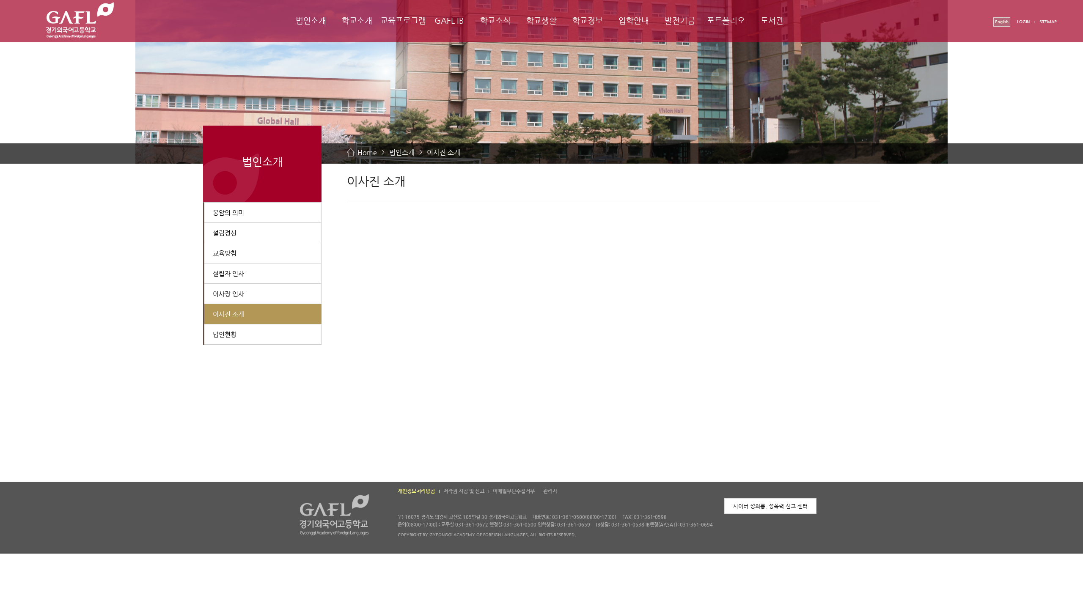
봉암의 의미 (228, 212)
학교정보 (587, 20)
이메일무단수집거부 (514, 491)
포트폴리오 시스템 (726, 28)
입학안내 (633, 20)
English (1002, 21)
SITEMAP (1048, 21)
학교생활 (541, 20)
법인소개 (311, 20)
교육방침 (224, 253)
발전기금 (680, 20)
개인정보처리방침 (416, 491)
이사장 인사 (228, 293)
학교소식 (495, 20)
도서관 (772, 20)
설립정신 (224, 232)
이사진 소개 (443, 152)
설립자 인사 (228, 273)
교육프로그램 (403, 20)
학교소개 (357, 20)
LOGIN (1023, 21)
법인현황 (224, 334)
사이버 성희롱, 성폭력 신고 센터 (770, 506)
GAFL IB (449, 20)
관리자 (550, 491)
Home (367, 152)
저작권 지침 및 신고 (463, 491)
